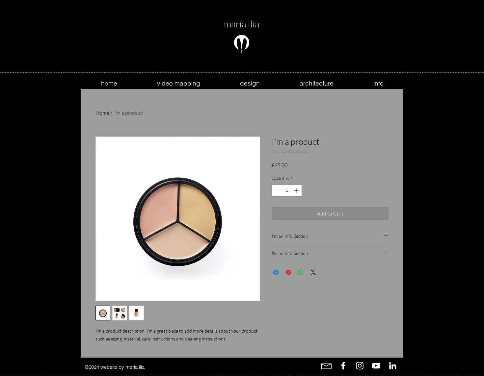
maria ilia (241, 23)
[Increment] (297, 190)
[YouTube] (376, 366)
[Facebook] (343, 366)
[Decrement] (277, 190)
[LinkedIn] (393, 366)
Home (102, 113)
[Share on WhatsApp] (301, 272)
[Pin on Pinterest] (288, 272)
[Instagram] (360, 366)
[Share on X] (313, 272)
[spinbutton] (287, 190)
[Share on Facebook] (276, 272)
